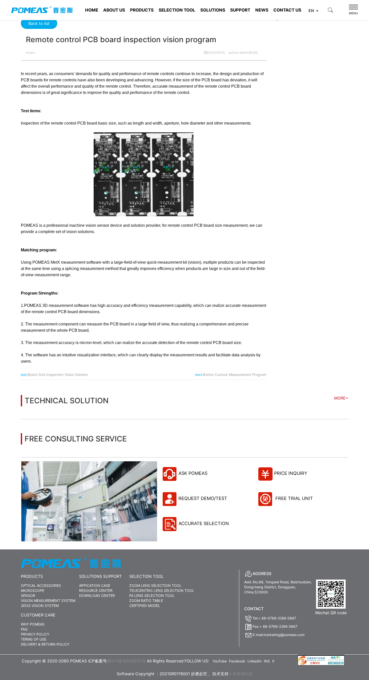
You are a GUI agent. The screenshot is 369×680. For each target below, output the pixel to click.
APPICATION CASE (94, 585)
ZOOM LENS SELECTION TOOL (155, 585)
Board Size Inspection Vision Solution (58, 374)
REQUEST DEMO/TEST (202, 498)
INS (267, 661)
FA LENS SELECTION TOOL (152, 595)
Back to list (39, 23)
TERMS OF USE (33, 639)
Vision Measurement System (48, 600)
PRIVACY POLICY (35, 634)
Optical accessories (41, 585)
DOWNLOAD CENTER (97, 595)
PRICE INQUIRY (290, 473)
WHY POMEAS (32, 624)
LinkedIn (255, 661)
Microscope (32, 590)
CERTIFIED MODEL (144, 605)
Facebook (237, 661)
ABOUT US (114, 10)
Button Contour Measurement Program (234, 374)
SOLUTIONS (212, 10)
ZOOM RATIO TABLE (146, 600)
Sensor (28, 595)
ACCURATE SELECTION (203, 523)
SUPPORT (240, 10)
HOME (91, 10)
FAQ (24, 629)
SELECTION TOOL (177, 10)
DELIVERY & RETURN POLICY (45, 644)
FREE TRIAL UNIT (293, 498)
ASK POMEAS (192, 473)
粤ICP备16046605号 (127, 660)
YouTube (220, 661)
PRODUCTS (142, 10)
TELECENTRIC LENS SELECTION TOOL (161, 590)
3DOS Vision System (40, 605)
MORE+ (341, 398)
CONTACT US (287, 10)
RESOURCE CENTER (95, 590)
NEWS (261, 10)
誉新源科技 (242, 673)
